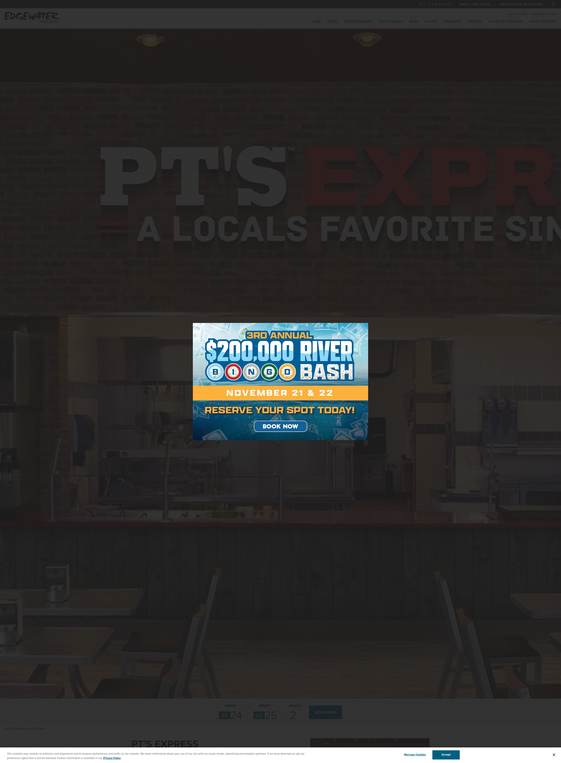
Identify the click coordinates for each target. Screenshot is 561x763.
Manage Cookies (415, 754)
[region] (280, 755)
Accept (446, 754)
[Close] (554, 754)
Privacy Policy (112, 758)
